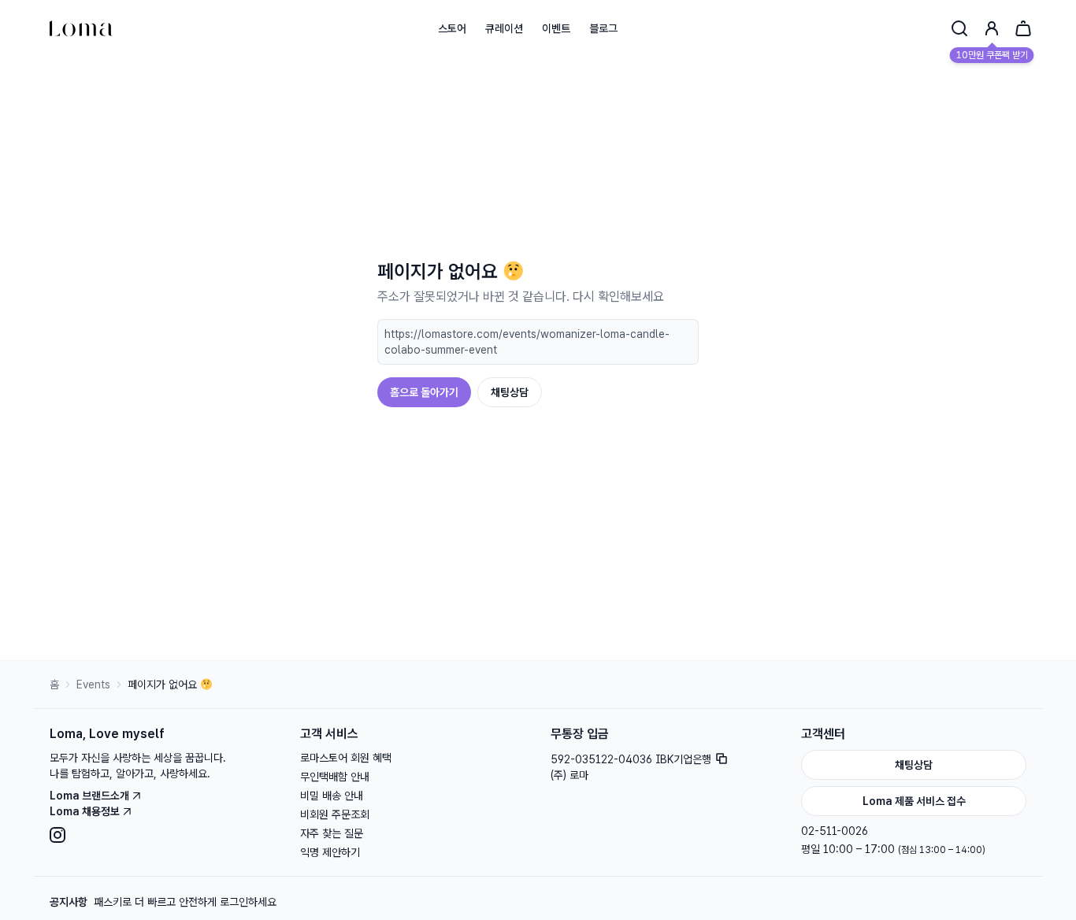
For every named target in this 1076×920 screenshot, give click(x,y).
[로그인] (991, 28)
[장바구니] (1023, 28)
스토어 (452, 28)
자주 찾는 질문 (331, 833)
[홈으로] (81, 28)
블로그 (603, 28)
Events (93, 684)
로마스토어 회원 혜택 (345, 757)
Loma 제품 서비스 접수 (914, 801)
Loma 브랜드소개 (89, 795)
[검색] (959, 28)
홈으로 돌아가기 (424, 392)
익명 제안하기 (330, 852)
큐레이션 (504, 28)
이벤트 (556, 28)
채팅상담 (510, 392)
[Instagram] (162, 834)
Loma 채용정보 (85, 811)
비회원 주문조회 (334, 814)
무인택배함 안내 (334, 776)
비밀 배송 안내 (331, 795)
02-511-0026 (834, 831)
